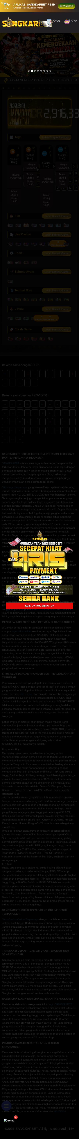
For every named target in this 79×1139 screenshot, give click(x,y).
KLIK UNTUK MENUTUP (39, 605)
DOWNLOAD (66, 6)
